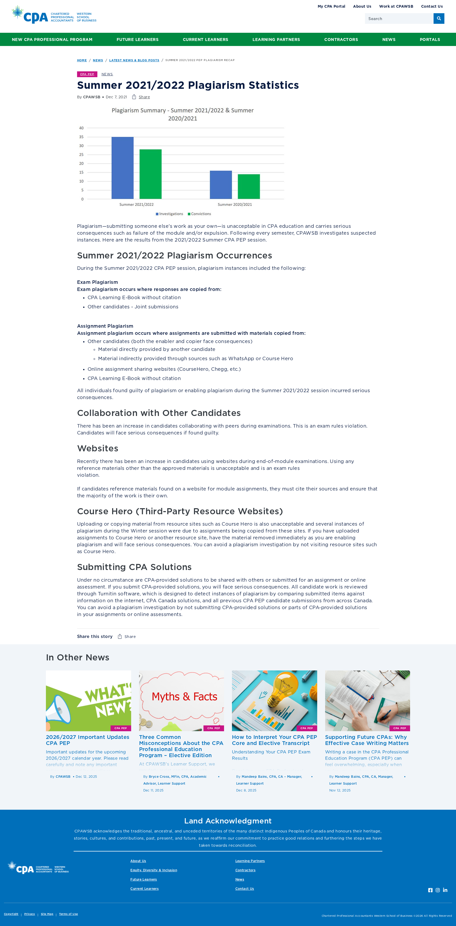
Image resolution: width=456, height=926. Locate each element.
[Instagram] (438, 890)
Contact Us (432, 6)
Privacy (29, 914)
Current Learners (206, 39)
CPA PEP (87, 74)
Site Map (47, 914)
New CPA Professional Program (52, 39)
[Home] (38, 867)
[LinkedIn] (445, 890)
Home (82, 60)
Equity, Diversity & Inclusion (153, 870)
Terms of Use (68, 914)
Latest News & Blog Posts (134, 60)
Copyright (11, 914)
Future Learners (138, 39)
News (389, 39)
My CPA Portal (331, 6)
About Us (362, 6)
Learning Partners (276, 39)
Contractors (341, 39)
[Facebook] (430, 890)
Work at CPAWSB (396, 6)
